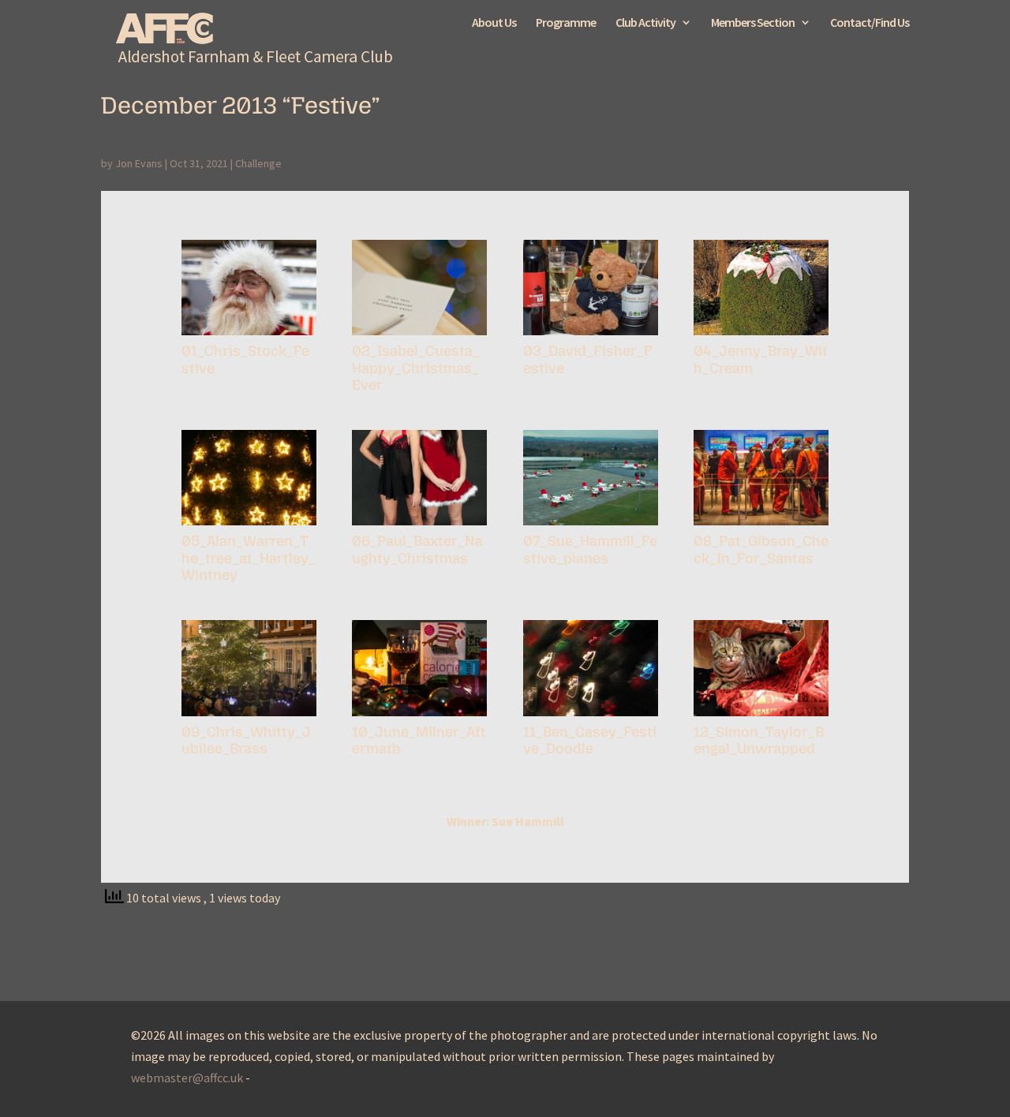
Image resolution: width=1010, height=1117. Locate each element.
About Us (494, 23)
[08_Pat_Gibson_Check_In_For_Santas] (761, 525)
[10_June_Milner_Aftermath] (419, 716)
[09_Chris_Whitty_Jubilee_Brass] (248, 716)
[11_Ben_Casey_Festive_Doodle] (590, 716)
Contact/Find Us (869, 23)
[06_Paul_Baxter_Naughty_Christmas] (419, 525)
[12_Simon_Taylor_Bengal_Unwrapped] (761, 716)
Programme (566, 23)
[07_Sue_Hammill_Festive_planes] (590, 525)
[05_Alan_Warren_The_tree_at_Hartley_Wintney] (248, 525)
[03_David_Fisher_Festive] (590, 335)
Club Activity (645, 23)
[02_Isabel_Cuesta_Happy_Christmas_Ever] (419, 335)
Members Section (753, 23)
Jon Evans (139, 163)
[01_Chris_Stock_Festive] (248, 335)
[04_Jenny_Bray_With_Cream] (761, 335)
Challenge (258, 163)
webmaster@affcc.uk (187, 1077)
